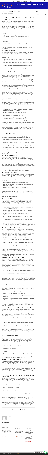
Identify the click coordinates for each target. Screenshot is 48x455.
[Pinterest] (17, 409)
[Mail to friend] (19, 409)
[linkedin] (21, 409)
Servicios (29, 4)
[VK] (16, 409)
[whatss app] (44, 1)
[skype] (24, 409)
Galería (29, 7)
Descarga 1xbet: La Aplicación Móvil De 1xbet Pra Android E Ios (18, 425)
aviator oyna (9, 57)
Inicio (17, 4)
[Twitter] (12, 409)
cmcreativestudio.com (17, 453)
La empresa (23, 4)
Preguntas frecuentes (38, 4)
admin (12, 13)
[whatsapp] (22, 409)
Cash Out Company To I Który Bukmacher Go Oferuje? (29, 425)
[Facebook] (42, 1)
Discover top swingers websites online (6, 425)
